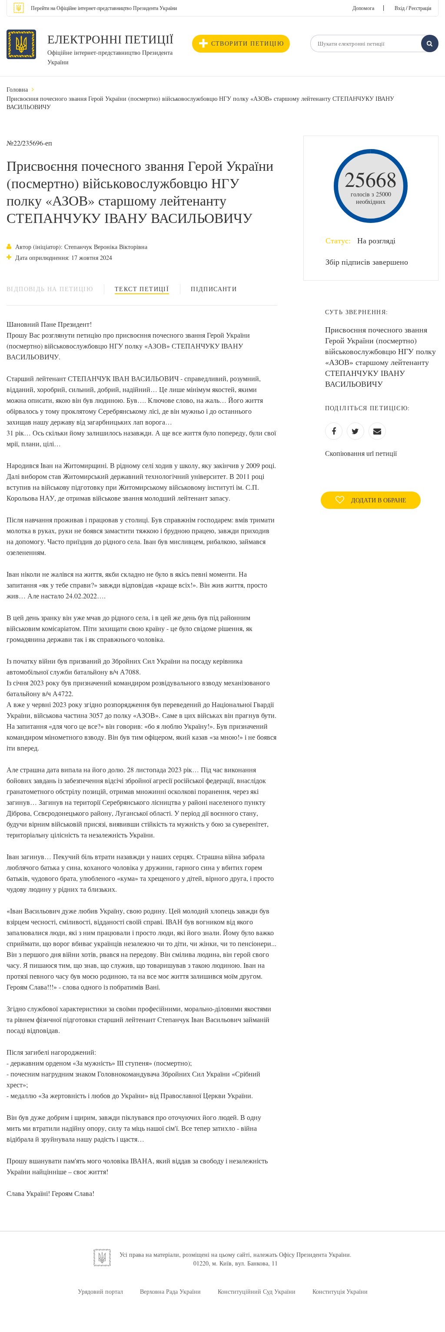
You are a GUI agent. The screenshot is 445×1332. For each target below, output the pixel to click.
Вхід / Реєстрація (413, 7)
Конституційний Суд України (257, 1291)
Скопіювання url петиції (361, 453)
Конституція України (340, 1291)
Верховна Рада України (170, 1291)
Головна (17, 89)
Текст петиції (142, 289)
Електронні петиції (110, 39)
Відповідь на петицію (50, 289)
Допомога (363, 7)
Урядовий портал (100, 1291)
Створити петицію (247, 43)
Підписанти (214, 289)
